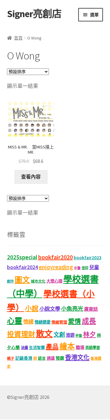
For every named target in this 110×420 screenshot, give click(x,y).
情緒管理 (59, 322)
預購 (60, 358)
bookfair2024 (22, 267)
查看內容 (31, 177)
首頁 (18, 38)
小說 (31, 308)
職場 (80, 347)
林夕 (89, 335)
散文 (44, 333)
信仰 (85, 268)
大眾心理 (54, 281)
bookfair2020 (55, 257)
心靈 (14, 321)
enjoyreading (56, 267)
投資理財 (21, 334)
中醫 (77, 268)
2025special (22, 257)
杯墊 (78, 336)
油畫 (24, 347)
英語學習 (92, 347)
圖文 (22, 280)
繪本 (67, 346)
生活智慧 (37, 347)
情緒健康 (42, 322)
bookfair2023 (87, 257)
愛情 (74, 321)
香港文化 (77, 357)
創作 (10, 281)
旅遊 (70, 335)
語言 (42, 358)
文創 (59, 334)
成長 (89, 321)
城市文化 (38, 281)
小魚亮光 (72, 308)
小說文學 (49, 309)
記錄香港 (23, 358)
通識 (51, 358)
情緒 (28, 321)
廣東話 (91, 309)
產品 (52, 347)
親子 (10, 358)
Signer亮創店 (34, 14)
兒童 (94, 267)
